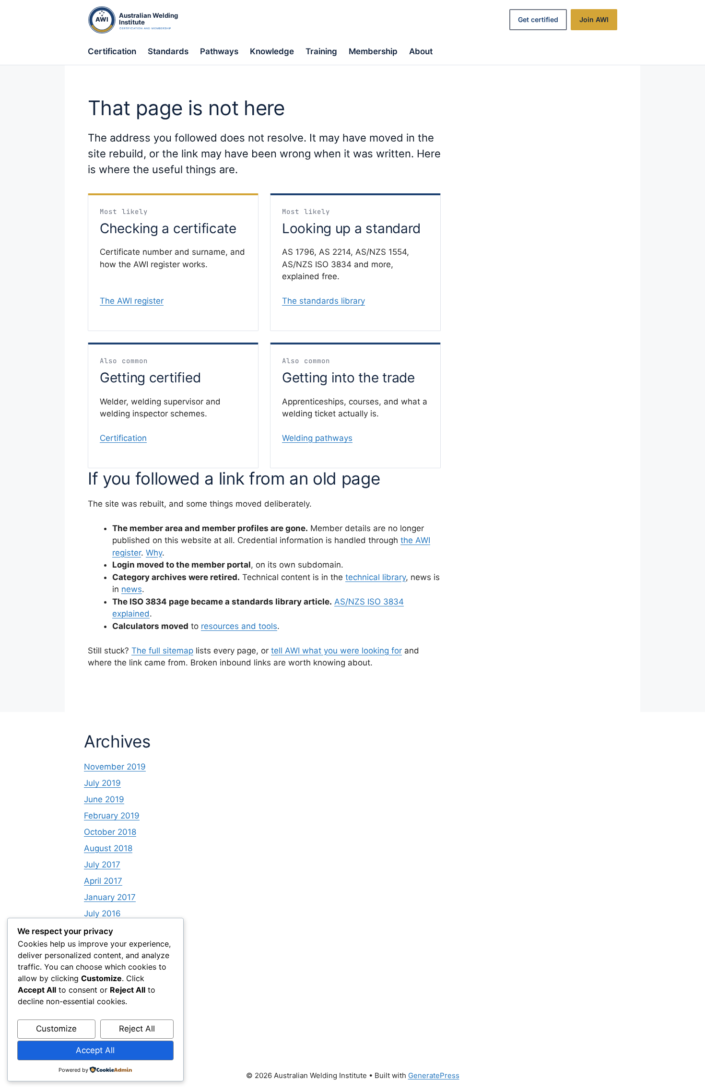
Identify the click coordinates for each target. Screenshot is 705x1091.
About (421, 51)
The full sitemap (162, 650)
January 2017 (110, 897)
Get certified (538, 19)
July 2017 (102, 864)
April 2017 (103, 881)
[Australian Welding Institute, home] (143, 20)
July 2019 (102, 783)
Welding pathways (317, 438)
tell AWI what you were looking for (336, 650)
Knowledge (272, 51)
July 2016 (102, 913)
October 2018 (110, 832)
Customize (56, 1028)
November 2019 (115, 766)
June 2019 (104, 799)
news (131, 589)
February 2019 (112, 815)
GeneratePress (433, 1075)
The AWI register (132, 301)
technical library (375, 577)
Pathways (219, 51)
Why (154, 552)
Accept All (95, 1050)
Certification (112, 51)
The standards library (323, 301)
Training (321, 51)
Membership (373, 51)
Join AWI (594, 19)
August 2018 (108, 848)
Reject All (137, 1028)
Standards (168, 51)
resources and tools (239, 626)
